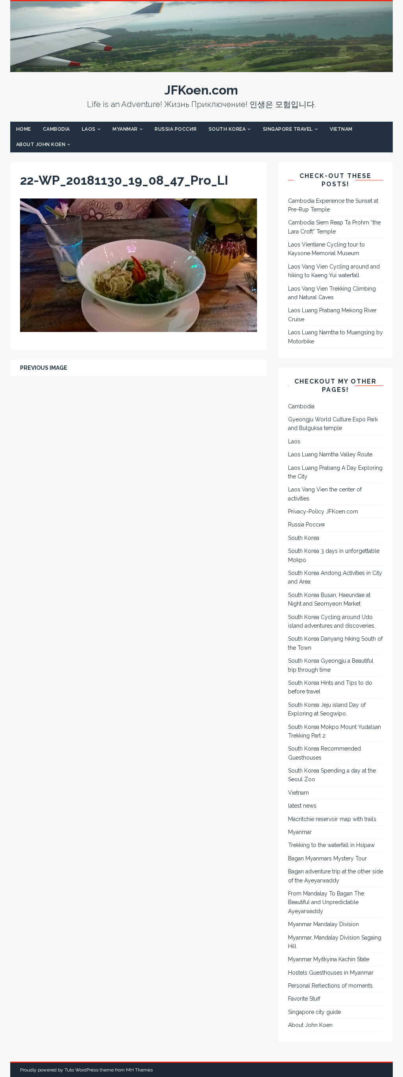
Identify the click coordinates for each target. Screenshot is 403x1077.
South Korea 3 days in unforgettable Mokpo (333, 555)
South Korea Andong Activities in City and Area (335, 577)
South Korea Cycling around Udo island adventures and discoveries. (331, 621)
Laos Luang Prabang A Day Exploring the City (335, 472)
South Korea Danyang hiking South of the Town (335, 643)
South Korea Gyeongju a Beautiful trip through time (330, 665)
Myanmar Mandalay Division (323, 924)
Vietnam (341, 129)
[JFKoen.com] (201, 68)
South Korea (227, 129)
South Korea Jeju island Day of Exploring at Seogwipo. (327, 709)
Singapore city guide (314, 1012)
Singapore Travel (288, 129)
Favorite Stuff (304, 998)
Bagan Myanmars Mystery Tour (327, 858)
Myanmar (125, 129)
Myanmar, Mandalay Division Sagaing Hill (334, 941)
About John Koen (41, 144)
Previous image (43, 368)
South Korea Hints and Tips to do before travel (330, 687)
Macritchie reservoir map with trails (332, 819)
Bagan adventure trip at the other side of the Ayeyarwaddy (335, 875)
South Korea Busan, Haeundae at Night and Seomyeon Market (329, 599)
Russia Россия (176, 129)
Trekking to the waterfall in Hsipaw (331, 845)
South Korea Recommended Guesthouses (324, 752)
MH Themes (139, 1070)
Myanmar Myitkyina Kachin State (328, 959)
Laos (89, 129)
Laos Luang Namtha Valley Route (330, 454)
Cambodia (56, 129)
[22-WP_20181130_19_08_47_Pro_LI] (138, 327)
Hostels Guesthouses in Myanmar (330, 972)
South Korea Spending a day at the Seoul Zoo (332, 774)
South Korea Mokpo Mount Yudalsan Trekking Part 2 (334, 731)
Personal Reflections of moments (330, 985)
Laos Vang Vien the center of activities (325, 493)
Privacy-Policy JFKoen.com (323, 511)
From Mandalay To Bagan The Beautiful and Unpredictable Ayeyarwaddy (326, 902)
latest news (302, 806)
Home (23, 129)
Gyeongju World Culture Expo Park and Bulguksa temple (333, 423)
